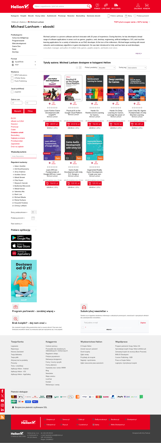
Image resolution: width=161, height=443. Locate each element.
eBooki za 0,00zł (17, 121)
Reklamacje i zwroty (53, 385)
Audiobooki (51, 16)
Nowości (70, 16)
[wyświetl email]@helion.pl (54, 435)
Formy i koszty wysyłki (54, 362)
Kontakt (48, 382)
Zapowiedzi (15, 144)
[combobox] (107, 67)
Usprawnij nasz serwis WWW (56, 368)
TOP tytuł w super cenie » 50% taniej (131, 22)
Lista (77, 67)
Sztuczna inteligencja (20, 38)
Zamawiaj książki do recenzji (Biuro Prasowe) (130, 352)
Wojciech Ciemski (21, 183)
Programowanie (18, 41)
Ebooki (31, 16)
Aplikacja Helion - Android (19, 369)
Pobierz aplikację (116, 16)
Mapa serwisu (50, 376)
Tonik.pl (147, 433)
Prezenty (14, 363)
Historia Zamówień (17, 352)
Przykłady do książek (87, 357)
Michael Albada (20, 197)
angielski (17, 92)
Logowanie (14, 346)
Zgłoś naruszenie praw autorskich (91, 363)
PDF (25, 65)
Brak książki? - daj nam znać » (29, 322)
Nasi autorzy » (16, 224)
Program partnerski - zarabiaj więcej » (33, 311)
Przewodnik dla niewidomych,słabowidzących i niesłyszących (57, 350)
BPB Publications (20, 75)
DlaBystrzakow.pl (101, 419)
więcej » (109, 329)
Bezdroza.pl (115, 419)
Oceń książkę (85, 352)
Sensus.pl (66, 419)
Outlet (13, 130)
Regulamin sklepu (52, 353)
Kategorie (15, 16)
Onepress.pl (50, 419)
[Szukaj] (89, 6)
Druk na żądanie (17, 147)
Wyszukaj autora (18, 152)
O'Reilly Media (19, 78)
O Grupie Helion (85, 346)
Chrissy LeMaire (20, 206)
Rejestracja (15, 349)
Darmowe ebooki (93, 16)
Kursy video (40, 16)
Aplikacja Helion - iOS (18, 371)
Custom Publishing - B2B (123, 357)
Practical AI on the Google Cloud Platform (73, 112)
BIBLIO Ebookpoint (121, 354)
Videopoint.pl (50, 425)
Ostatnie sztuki (17, 132)
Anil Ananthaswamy (21, 169)
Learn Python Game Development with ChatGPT (52, 113)
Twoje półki (15, 357)
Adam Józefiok (19, 166)
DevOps (15, 52)
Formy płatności (51, 365)
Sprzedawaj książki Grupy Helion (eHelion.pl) (130, 349)
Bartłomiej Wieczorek (22, 186)
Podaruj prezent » (18, 218)
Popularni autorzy (19, 162)
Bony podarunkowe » (19, 212)
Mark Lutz (18, 194)
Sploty (97, 425)
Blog (47, 370)
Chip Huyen (18, 180)
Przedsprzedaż (17, 141)
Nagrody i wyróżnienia (87, 360)
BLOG (13, 118)
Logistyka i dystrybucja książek (126, 363)
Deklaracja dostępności (54, 359)
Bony (130, 16)
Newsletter (49, 373)
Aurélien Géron (20, 174)
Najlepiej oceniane (18, 138)
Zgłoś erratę (84, 354)
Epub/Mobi (25, 62)
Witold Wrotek (19, 177)
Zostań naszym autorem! (89, 349)
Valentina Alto (19, 191)
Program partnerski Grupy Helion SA (127, 346)
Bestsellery (80, 16)
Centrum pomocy (51, 346)
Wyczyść (17, 111)
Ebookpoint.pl (131, 419)
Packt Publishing (20, 81)
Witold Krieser (19, 189)
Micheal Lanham (52, 117)
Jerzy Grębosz (19, 172)
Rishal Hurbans (20, 200)
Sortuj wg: (122, 67)
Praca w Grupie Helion (122, 360)
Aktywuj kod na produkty (19, 360)
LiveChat (49, 379)
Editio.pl (81, 419)
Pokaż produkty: (91, 67)
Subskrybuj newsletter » (94, 311)
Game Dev (16, 46)
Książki (23, 16)
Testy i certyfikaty (17, 366)
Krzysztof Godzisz (21, 203)
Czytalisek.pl (83, 425)
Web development (19, 43)
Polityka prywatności (53, 356)
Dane (14, 49)
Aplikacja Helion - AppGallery (21, 374)
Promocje (62, 16)
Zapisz (143, 323)
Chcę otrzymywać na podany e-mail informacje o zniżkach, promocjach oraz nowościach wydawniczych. (108, 328)
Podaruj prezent (143, 16)
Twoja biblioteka (16, 354)
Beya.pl (65, 425)
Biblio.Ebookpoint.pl (118, 425)
